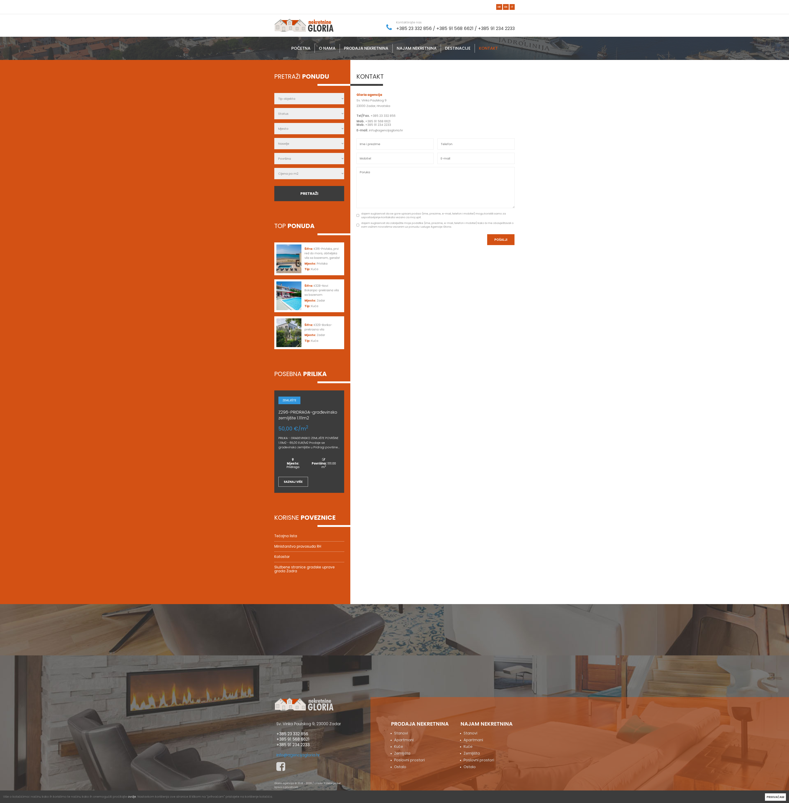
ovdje (132, 797)
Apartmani (404, 739)
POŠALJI (500, 239)
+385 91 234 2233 (496, 28)
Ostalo (400, 766)
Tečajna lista (285, 535)
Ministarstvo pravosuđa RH (297, 546)
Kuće (398, 746)
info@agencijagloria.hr (386, 130)
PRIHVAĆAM (775, 797)
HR (499, 7)
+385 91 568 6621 (454, 28)
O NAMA (327, 48)
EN (505, 7)
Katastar (282, 556)
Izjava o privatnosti (286, 787)
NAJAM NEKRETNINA (417, 48)
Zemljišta (402, 753)
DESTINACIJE (458, 48)
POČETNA (300, 48)
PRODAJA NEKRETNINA (366, 48)
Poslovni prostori (409, 760)
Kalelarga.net (332, 783)
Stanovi (401, 733)
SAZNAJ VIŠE (293, 482)
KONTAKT (488, 48)
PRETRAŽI (309, 193)
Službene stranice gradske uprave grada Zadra (304, 569)
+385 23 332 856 (414, 28)
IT (512, 7)
